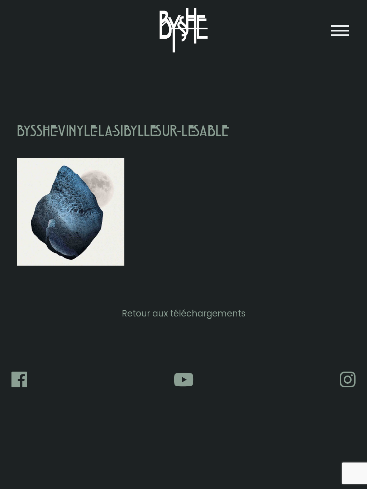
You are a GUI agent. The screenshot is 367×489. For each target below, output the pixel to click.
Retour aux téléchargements (184, 313)
